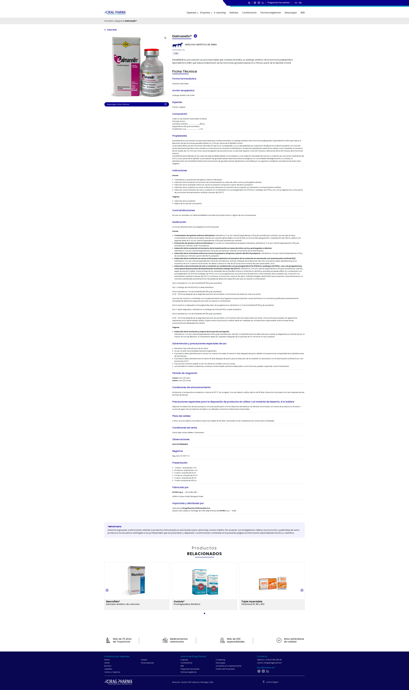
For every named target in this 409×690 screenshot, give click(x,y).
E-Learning (220, 12)
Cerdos (144, 660)
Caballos (108, 669)
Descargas (291, 12)
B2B (303, 12)
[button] (165, 38)
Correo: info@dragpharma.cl (269, 663)
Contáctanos (249, 12)
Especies (191, 12)
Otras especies (147, 663)
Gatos (107, 663)
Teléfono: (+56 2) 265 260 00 (269, 660)
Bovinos (107, 666)
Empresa (205, 12)
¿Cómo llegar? (272, 682)
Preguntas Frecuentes (190, 669)
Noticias (234, 12)
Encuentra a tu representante (228, 666)
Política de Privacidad (225, 669)
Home (107, 21)
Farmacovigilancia (270, 12)
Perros (107, 660)
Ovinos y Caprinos (112, 672)
